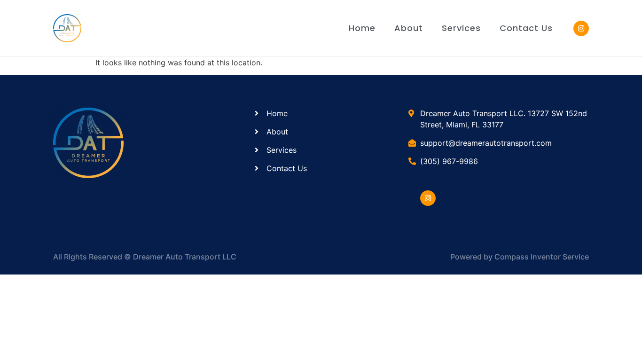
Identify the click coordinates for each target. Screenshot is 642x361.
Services (461, 28)
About (408, 28)
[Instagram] (428, 198)
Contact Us (526, 28)
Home (362, 28)
